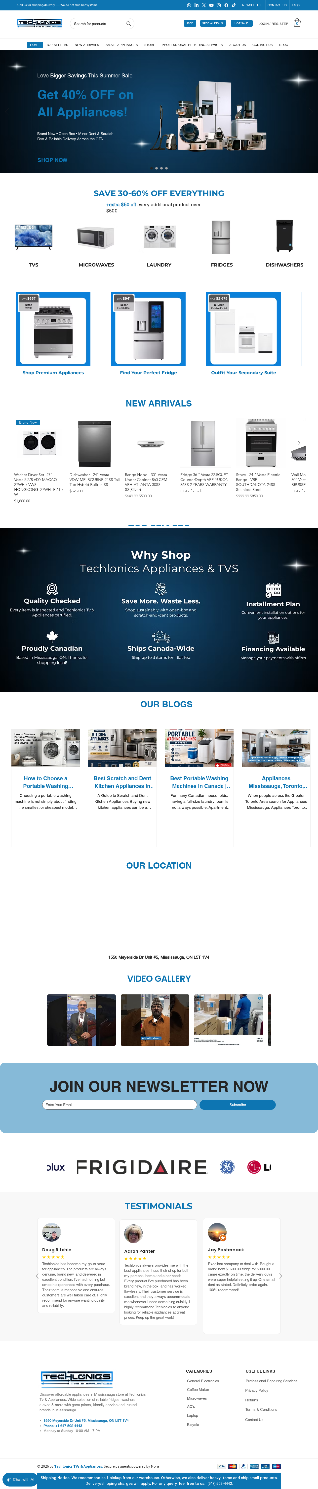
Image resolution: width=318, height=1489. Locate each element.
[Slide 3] (166, 168)
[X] (203, 5)
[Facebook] (226, 5)
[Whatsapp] (189, 5)
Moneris (157, 1466)
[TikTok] (233, 5)
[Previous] (7, 112)
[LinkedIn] (196, 5)
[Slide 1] (156, 168)
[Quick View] (95, 443)
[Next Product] (299, 443)
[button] (297, 22)
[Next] (311, 112)
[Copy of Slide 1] (151, 168)
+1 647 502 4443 (68, 1426)
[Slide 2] (161, 168)
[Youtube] (211, 5)
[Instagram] (218, 5)
